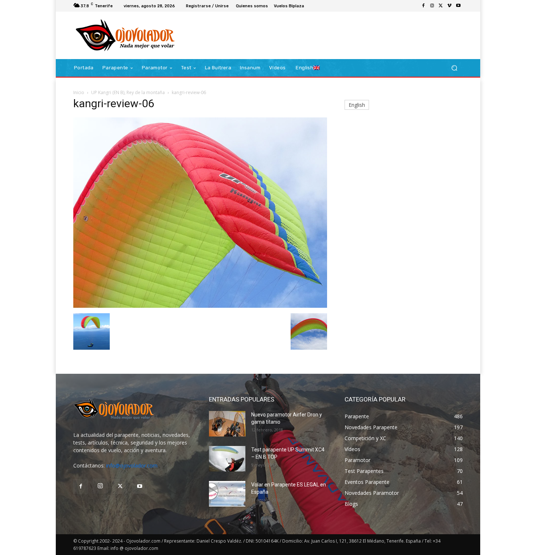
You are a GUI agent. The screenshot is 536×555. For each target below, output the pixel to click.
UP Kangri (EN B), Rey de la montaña (128, 92)
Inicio (78, 92)
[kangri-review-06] (200, 306)
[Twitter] (440, 5)
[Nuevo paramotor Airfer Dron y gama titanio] (227, 423)
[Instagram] (432, 5)
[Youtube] (458, 5)
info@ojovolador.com (132, 465)
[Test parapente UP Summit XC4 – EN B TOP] (227, 458)
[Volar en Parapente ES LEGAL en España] (227, 494)
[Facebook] (423, 5)
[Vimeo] (449, 5)
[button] (454, 68)
